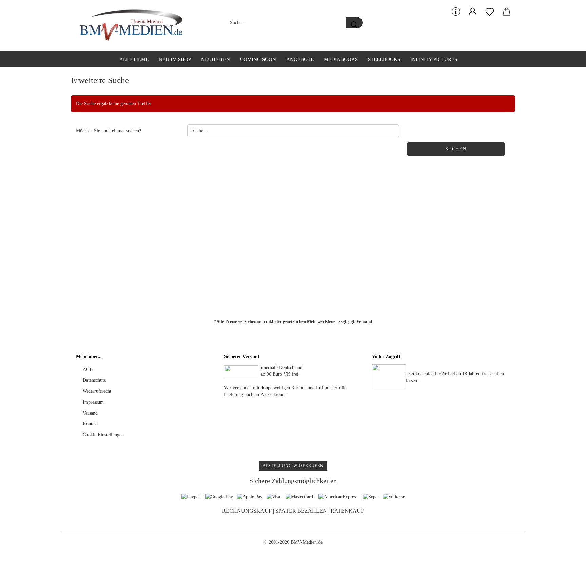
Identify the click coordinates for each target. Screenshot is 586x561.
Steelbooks (384, 59)
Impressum (93, 402)
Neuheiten (215, 59)
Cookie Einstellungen (103, 434)
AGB (88, 369)
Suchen (455, 148)
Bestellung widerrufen (293, 465)
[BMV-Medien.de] (134, 25)
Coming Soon (258, 59)
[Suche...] (354, 22)
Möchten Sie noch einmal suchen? (108, 130)
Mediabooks (341, 59)
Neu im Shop (175, 59)
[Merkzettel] (489, 12)
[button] (472, 12)
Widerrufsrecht (97, 391)
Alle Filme (134, 59)
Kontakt (90, 424)
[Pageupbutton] (567, 551)
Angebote (300, 59)
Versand (364, 321)
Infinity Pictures (433, 59)
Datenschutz (94, 380)
